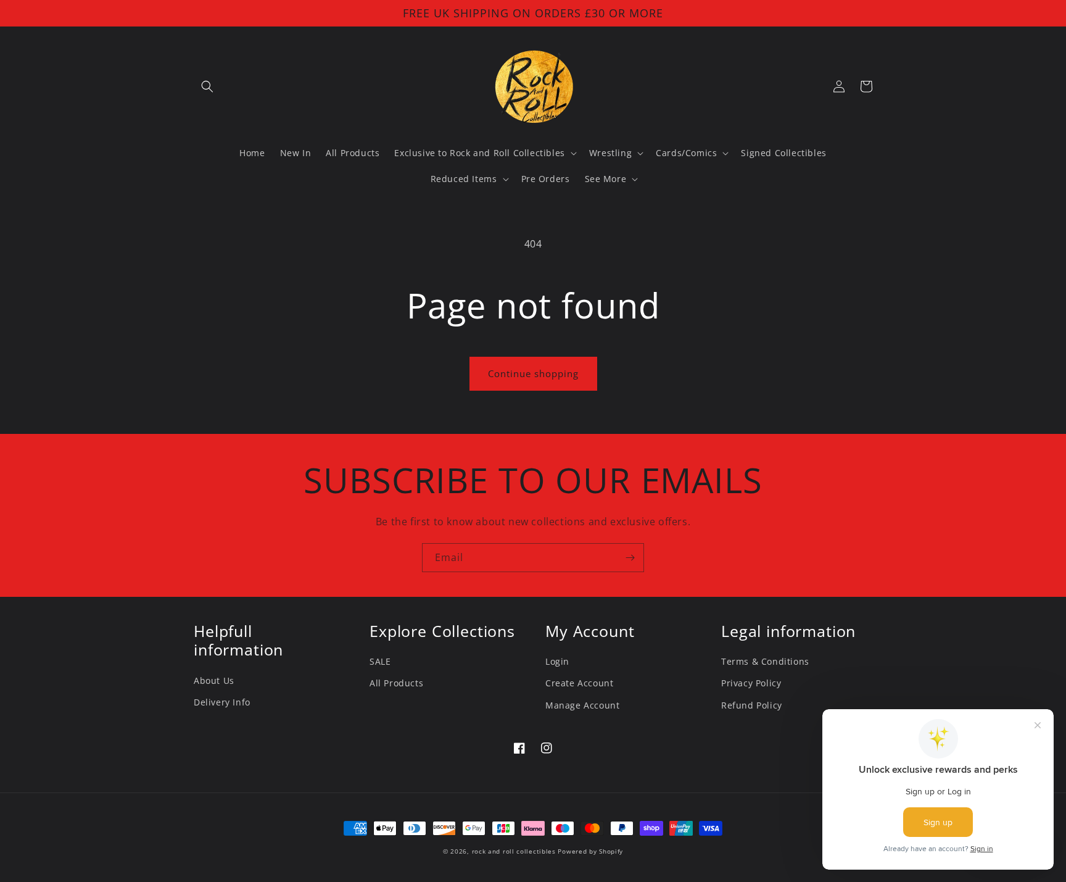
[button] (207, 86)
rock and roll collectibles (514, 851)
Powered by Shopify (590, 851)
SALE (380, 661)
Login (557, 661)
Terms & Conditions (765, 661)
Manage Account (582, 705)
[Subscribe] (629, 557)
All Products (396, 683)
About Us (214, 680)
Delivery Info (222, 702)
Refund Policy (751, 705)
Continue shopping (533, 373)
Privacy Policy (751, 683)
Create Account (579, 683)
